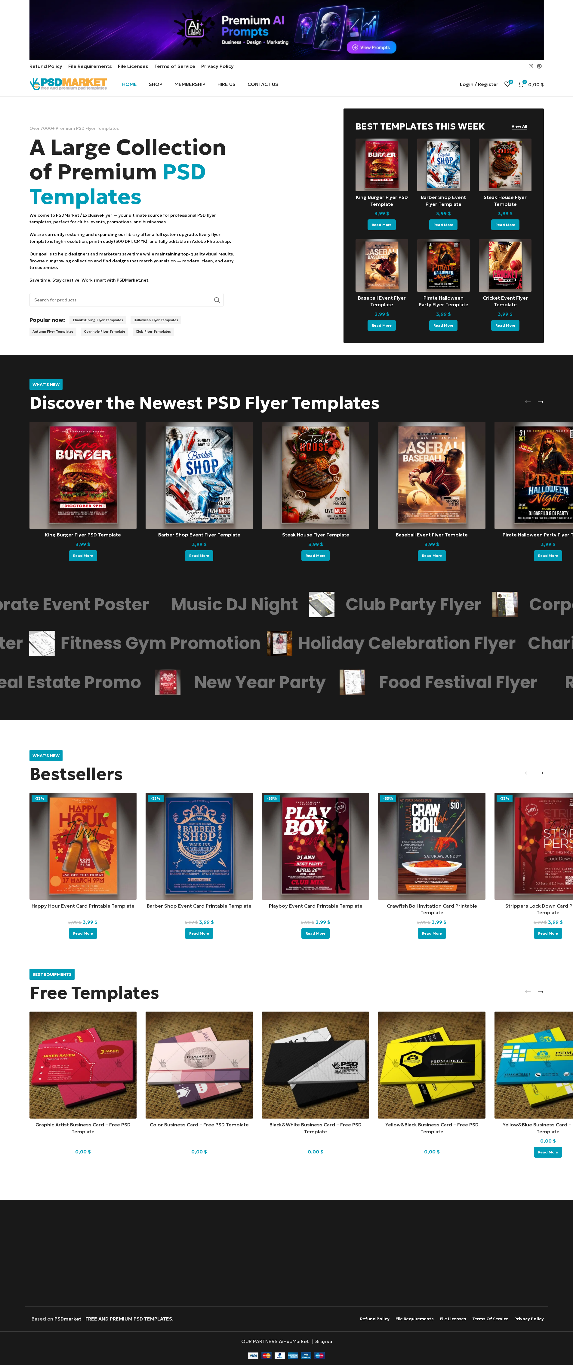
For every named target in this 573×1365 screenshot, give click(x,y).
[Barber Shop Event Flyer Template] (443, 165)
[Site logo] (68, 84)
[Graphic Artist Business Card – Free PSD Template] (83, 1065)
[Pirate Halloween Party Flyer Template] (443, 265)
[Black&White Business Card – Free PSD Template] (315, 1065)
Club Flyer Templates (153, 331)
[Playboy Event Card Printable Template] (315, 846)
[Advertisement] (286, 1254)
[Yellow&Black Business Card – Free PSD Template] (431, 1065)
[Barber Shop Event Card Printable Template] (199, 846)
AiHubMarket (294, 1341)
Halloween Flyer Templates (156, 320)
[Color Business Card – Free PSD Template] (199, 1065)
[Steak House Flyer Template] (505, 165)
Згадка (323, 1341)
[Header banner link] (286, 30)
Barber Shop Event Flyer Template (199, 535)
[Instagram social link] (531, 66)
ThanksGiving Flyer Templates (97, 320)
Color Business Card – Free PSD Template (199, 1125)
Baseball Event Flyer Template (432, 535)
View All (519, 126)
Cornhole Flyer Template (104, 331)
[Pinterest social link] (539, 66)
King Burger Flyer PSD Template (83, 535)
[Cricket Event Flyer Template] (505, 265)
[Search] (217, 300)
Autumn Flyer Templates (52, 331)
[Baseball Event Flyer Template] (382, 265)
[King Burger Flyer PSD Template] (382, 165)
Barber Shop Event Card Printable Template (199, 906)
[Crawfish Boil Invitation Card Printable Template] (431, 846)
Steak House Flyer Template (315, 535)
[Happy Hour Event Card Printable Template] (83, 846)
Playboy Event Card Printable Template (315, 906)
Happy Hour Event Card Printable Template (83, 906)
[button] (528, 401)
